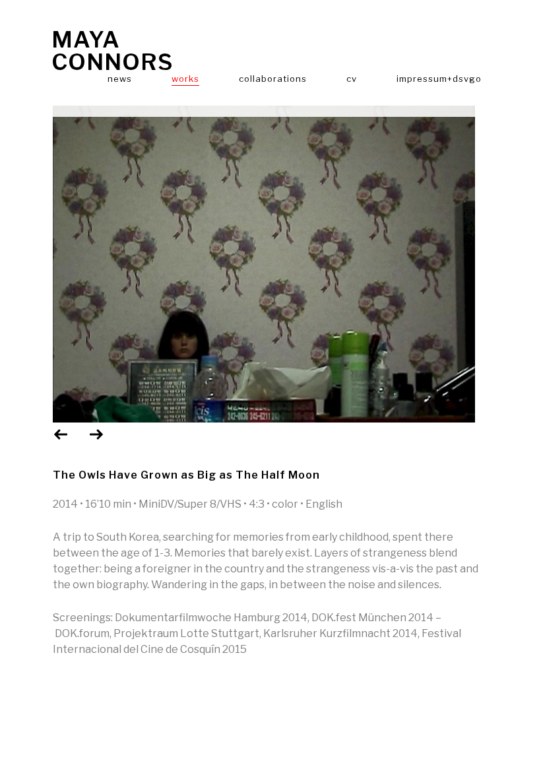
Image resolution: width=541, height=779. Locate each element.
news (120, 78)
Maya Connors (112, 50)
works (185, 78)
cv (351, 78)
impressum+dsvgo (439, 78)
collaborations (273, 78)
